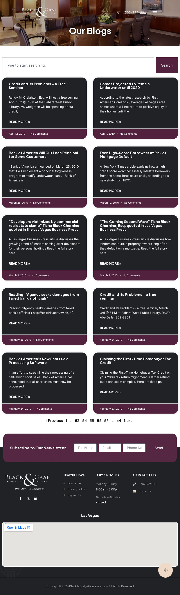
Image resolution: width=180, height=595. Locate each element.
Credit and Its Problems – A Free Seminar (37, 85)
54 (84, 420)
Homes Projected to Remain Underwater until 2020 (125, 85)
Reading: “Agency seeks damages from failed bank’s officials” (44, 296)
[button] (154, 12)
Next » (129, 420)
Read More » (19, 122)
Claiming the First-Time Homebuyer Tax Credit (135, 360)
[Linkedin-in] (35, 498)
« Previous (54, 420)
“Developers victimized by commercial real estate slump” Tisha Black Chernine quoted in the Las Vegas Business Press (44, 225)
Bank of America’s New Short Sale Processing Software (38, 360)
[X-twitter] (28, 498)
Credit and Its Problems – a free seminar (128, 296)
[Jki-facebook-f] (20, 498)
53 (77, 420)
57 (106, 420)
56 (99, 420)
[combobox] (78, 65)
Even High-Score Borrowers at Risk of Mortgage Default (133, 154)
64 (119, 420)
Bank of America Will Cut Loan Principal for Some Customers (43, 154)
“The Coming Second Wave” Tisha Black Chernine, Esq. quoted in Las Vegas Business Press (135, 225)
